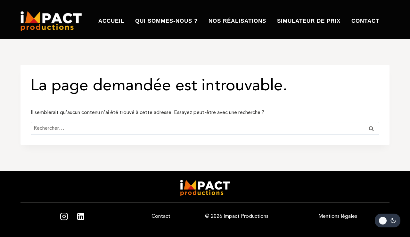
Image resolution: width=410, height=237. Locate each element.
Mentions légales (337, 216)
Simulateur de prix (308, 21)
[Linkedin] (80, 216)
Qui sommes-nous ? (166, 21)
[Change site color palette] (387, 220)
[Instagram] (64, 216)
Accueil (111, 21)
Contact (365, 21)
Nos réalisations (237, 21)
